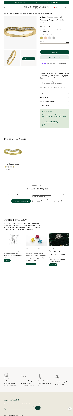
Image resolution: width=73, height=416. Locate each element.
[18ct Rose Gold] (45, 38)
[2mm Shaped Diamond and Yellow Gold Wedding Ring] (13, 152)
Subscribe (38, 407)
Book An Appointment (55, 57)
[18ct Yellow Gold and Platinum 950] (13, 167)
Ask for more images (28, 58)
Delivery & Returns (44, 105)
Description (43, 69)
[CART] (68, 7)
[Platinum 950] (53, 38)
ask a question (36, 194)
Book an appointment (51, 121)
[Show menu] (4, 7)
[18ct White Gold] (49, 38)
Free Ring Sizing (44, 97)
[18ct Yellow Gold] (41, 38)
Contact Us (48, 125)
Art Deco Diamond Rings (14, 13)
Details (41, 93)
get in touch (46, 31)
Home (5, 13)
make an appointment (45, 194)
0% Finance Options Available (53, 2)
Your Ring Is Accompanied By (47, 101)
